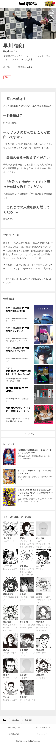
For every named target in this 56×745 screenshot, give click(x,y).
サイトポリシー (14, 727)
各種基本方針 (14, 734)
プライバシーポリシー (42, 727)
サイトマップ (42, 734)
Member (15, 720)
